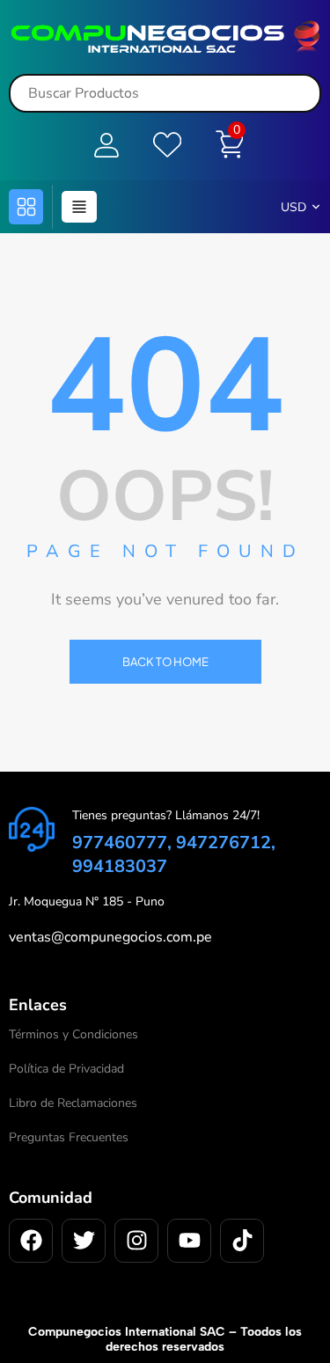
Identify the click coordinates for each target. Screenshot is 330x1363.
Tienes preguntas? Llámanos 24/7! (166, 815)
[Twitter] (84, 1241)
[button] (26, 206)
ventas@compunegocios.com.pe (110, 937)
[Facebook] (31, 1241)
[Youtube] (189, 1241)
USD (293, 207)
